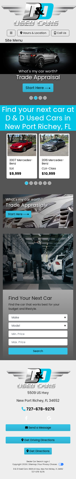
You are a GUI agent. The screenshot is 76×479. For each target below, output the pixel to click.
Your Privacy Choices (48, 464)
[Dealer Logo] (38, 14)
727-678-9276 (40, 409)
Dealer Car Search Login (38, 461)
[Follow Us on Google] (49, 418)
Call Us (61, 33)
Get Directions (39, 451)
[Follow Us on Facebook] (26, 418)
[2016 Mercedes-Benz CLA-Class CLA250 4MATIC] (54, 145)
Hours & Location (34, 33)
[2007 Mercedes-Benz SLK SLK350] (22, 145)
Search (38, 351)
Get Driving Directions (39, 440)
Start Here (35, 87)
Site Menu (13, 40)
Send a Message (39, 428)
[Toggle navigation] (11, 33)
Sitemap (33, 464)
